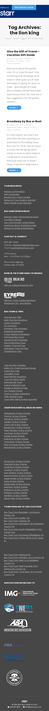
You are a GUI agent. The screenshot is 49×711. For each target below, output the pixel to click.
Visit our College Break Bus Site (18, 285)
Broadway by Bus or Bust (24, 121)
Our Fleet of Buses (12, 219)
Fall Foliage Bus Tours (14, 337)
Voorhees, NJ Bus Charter (16, 433)
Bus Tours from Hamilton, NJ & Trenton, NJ (24, 557)
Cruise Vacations (12, 323)
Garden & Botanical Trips (16, 388)
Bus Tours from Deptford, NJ (17, 554)
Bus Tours (11, 58)
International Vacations (15, 376)
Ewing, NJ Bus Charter (14, 481)
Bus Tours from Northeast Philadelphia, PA (24, 535)
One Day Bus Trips (12, 317)
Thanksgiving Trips (13, 351)
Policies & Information (14, 191)
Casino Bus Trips (11, 371)
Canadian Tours (11, 373)
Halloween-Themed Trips (16, 348)
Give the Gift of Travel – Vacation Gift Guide (23, 53)
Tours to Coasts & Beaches (17, 393)
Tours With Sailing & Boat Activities (20, 399)
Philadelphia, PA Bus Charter (17, 413)
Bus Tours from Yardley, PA (16, 518)
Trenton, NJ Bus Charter (15, 416)
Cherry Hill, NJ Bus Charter (16, 424)
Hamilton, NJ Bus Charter (15, 495)
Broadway (11, 125)
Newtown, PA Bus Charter (16, 487)
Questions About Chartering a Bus (20, 225)
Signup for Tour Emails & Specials (20, 200)
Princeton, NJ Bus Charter (16, 419)
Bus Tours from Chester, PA (17, 521)
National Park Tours (13, 382)
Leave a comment (13, 63)
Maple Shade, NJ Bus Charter (17, 478)
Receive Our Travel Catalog (17, 197)
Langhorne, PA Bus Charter (16, 467)
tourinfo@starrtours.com (22, 248)
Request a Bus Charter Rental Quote (21, 217)
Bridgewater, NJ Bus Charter (17, 484)
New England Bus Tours (15, 342)
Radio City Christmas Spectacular (20, 368)
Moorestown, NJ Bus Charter (17, 447)
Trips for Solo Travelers (15, 365)
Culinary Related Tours (14, 385)
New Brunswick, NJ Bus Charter (18, 475)
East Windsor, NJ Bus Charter (17, 472)
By (10, 61)
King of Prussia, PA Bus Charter (18, 444)
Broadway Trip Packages (15, 328)
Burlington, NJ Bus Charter (16, 439)
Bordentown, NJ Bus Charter (17, 427)
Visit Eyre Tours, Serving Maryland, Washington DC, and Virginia (20, 302)
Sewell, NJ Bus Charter (14, 436)
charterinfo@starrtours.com (25, 245)
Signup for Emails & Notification (19, 228)
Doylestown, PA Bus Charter (17, 461)
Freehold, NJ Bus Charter (15, 464)
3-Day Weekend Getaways (17, 334)
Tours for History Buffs (14, 379)
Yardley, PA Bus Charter (15, 422)
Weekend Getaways (13, 331)
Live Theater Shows (13, 391)
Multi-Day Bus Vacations (15, 320)
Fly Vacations (10, 325)
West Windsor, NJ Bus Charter (18, 430)
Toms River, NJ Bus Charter (16, 441)
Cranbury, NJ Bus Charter (16, 470)
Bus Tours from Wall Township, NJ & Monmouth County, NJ (21, 567)
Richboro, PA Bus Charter (15, 492)
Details (12, 107)
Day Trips (19, 58)
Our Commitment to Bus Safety (19, 222)
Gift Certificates (11, 194)
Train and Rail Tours (13, 396)
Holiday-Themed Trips (14, 345)
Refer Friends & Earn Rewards (17, 203)
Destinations (28, 58)
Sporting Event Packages (15, 340)
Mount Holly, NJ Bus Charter (17, 498)
